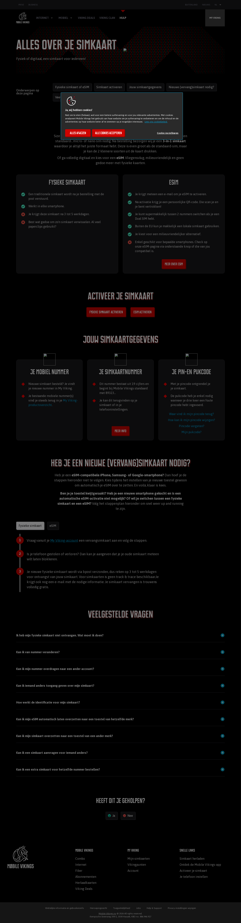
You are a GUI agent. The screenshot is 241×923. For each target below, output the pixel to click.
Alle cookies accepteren (108, 133)
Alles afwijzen (78, 133)
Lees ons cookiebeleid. (156, 121)
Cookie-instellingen (167, 133)
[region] (122, 116)
